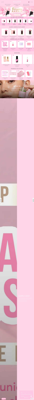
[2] (28, 15)
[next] (33, 11)
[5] (30, 15)
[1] (27, 15)
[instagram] (25, 397)
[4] (29, 15)
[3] (31, 97)
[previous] (0, 12)
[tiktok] (26, 397)
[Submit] (31, 396)
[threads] (27, 397)
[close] (32, 391)
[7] (32, 15)
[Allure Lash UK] (17, 2)
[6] (31, 15)
